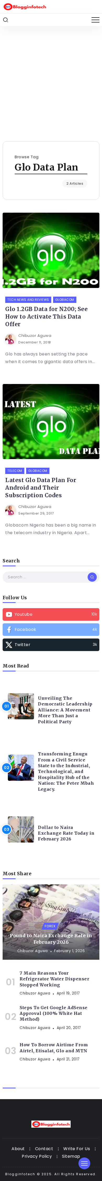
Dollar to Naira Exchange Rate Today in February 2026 (66, 833)
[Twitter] (51, 644)
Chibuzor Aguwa (34, 335)
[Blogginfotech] (25, 6)
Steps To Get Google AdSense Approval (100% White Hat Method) (54, 1013)
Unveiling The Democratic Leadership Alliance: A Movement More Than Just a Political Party (65, 710)
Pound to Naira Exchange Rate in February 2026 (51, 939)
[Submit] (92, 577)
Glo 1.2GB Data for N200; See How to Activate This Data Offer (46, 317)
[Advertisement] (51, 80)
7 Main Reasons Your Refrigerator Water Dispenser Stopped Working (54, 978)
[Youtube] (51, 614)
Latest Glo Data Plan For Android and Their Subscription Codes (40, 488)
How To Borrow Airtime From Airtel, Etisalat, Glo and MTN (54, 1047)
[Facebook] (51, 629)
